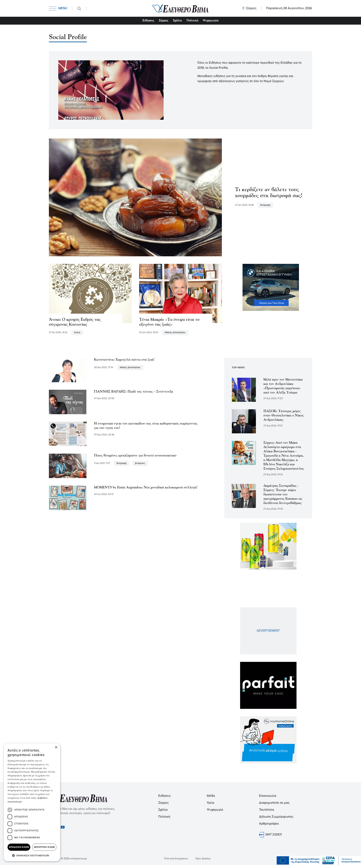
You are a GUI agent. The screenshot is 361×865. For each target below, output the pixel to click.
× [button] (56, 747)
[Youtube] (63, 827)
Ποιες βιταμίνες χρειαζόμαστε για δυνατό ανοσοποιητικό (135, 455)
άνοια (77, 332)
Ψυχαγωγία (210, 20)
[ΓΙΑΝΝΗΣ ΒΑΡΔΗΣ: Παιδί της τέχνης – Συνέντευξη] (67, 401)
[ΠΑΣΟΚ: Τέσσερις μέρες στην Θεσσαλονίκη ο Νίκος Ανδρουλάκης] (244, 421)
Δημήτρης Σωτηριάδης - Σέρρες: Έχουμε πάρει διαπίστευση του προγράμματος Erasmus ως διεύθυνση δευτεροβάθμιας (282, 494)
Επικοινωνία (267, 796)
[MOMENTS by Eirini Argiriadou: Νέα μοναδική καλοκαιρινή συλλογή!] (67, 497)
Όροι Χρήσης (203, 858)
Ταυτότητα (266, 809)
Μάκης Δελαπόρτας (175, 332)
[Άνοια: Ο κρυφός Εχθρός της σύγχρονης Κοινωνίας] (90, 293)
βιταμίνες (140, 463)
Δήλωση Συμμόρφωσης (276, 816)
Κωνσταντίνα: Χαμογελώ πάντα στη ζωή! (124, 359)
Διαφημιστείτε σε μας (274, 802)
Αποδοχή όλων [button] (19, 847)
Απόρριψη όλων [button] (44, 847)
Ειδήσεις (148, 20)
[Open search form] (79, 8)
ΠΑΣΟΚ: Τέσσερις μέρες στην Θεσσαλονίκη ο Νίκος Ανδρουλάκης (283, 416)
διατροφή (265, 205)
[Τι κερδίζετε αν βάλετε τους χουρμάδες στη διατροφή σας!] (135, 197)
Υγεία (210, 802)
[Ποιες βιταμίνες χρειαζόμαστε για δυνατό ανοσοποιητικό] (67, 465)
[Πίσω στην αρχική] (180, 8)
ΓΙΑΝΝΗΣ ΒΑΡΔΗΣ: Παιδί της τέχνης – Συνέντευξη (133, 391)
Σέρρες (163, 20)
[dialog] (32, 802)
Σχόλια (177, 20)
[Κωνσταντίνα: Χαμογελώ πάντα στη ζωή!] (67, 370)
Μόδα (211, 796)
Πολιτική (192, 20)
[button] (32, 855)
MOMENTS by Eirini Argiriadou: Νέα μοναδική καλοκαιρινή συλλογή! (145, 487)
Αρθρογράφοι (269, 823)
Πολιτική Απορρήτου (176, 858)
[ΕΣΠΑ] (318, 860)
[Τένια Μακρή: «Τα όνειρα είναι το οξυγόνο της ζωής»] (180, 293)
